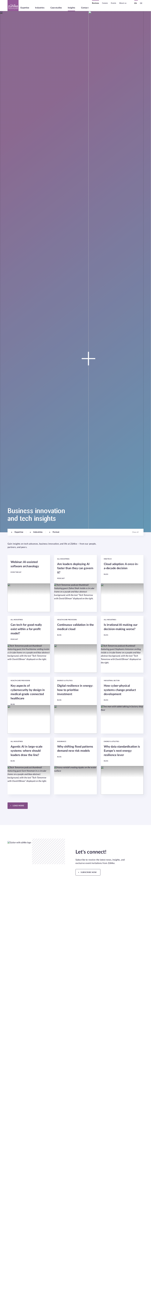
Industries (39, 8)
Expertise (24, 8)
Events (113, 3)
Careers (105, 3)
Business (95, 3)
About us (122, 3)
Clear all (135, 532)
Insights (71, 8)
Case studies (56, 8)
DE (141, 3)
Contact (84, 8)
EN (135, 3)
